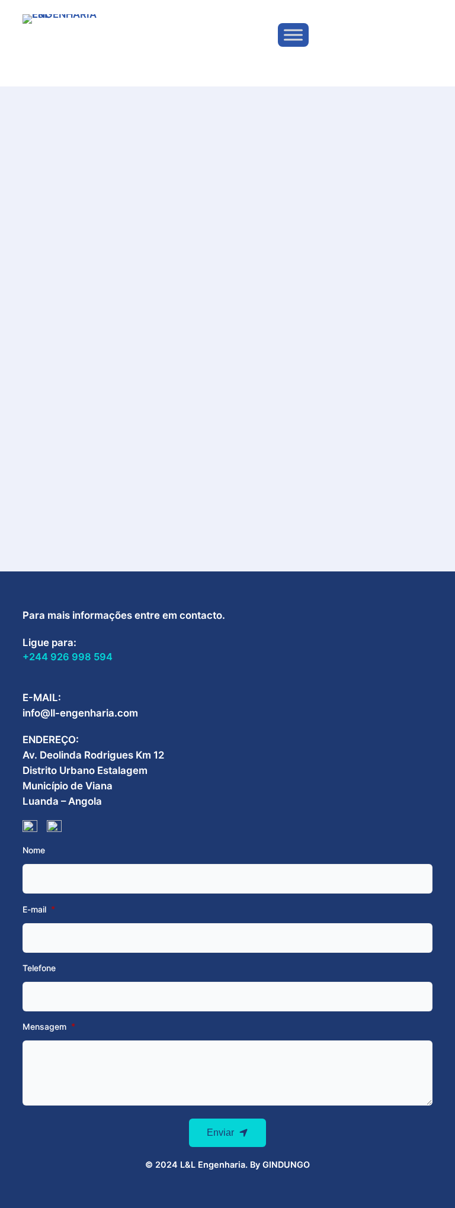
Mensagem (44, 1027)
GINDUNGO (286, 1164)
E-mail (34, 909)
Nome (34, 850)
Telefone (39, 968)
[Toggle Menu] (293, 35)
